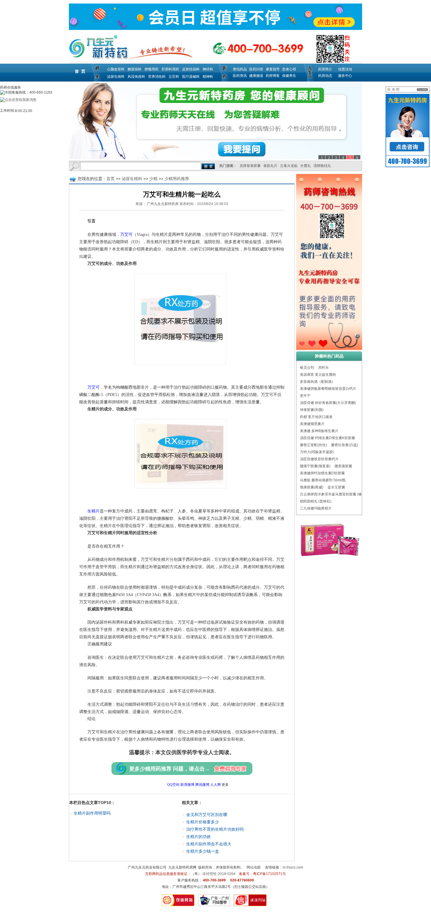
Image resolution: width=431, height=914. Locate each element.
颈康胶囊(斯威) (311, 487)
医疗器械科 (191, 77)
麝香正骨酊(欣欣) (313, 445)
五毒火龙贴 (289, 166)
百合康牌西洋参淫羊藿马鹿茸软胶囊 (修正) (333, 494)
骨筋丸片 (270, 166)
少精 (153, 178)
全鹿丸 (305, 166)
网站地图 (254, 867)
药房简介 (325, 69)
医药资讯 (240, 76)
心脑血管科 (116, 69)
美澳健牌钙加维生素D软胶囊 (322, 473)
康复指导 (273, 69)
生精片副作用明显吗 (92, 813)
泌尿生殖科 (116, 77)
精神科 (208, 77)
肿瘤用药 (152, 69)
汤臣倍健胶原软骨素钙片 (319, 459)
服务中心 (345, 76)
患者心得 (289, 69)
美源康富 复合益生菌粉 (318, 375)
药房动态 (325, 76)
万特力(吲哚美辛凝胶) (317, 452)
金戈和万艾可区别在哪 (206, 814)
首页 (110, 178)
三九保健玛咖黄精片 (316, 508)
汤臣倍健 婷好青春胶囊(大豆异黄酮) (328, 403)
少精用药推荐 (176, 178)
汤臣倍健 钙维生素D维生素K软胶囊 (327, 438)
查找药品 (240, 69)
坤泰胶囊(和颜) (311, 410)
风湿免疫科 (136, 77)
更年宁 (305, 396)
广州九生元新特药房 (163, 204)
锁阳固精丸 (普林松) (315, 501)
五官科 (174, 77)
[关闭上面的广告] (408, 91)
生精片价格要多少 (202, 822)
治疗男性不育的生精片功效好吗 (215, 829)
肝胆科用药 (170, 69)
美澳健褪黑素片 (312, 424)
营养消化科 (157, 77)
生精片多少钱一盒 (202, 851)
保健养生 (289, 76)
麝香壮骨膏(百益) (344, 445)
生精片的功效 (198, 836)
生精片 (89, 511)
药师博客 (273, 76)
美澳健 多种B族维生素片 (319, 431)
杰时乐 (323, 367)
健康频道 (256, 76)
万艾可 (126, 234)
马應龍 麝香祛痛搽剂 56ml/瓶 (323, 480)
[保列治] (215, 121)
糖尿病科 (135, 69)
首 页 (80, 71)
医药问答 (256, 69)
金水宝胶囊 (336, 487)
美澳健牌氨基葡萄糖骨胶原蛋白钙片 (328, 389)
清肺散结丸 (322, 166)
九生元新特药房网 (182, 867)
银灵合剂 (307, 367)
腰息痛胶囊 (343, 466)
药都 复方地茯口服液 (316, 417)
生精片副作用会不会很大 (208, 844)
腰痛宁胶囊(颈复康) (315, 466)
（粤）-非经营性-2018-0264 (213, 874)
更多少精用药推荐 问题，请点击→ (169, 769)
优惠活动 (345, 69)
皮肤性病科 (191, 69)
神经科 (208, 69)
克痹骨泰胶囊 (250, 166)
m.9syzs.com (293, 867)
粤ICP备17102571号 (269, 874)
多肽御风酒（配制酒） (317, 382)
